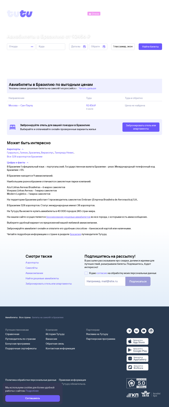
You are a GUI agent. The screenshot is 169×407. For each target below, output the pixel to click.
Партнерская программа (100, 338)
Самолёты (31, 267)
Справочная (12, 334)
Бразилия (75, 234)
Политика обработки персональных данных (30, 379)
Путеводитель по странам (20, 338)
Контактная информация (60, 348)
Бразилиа (34, 152)
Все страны (25, 317)
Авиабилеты (11, 317)
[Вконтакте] (136, 329)
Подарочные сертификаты (20, 348)
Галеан (24, 152)
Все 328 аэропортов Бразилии (24, 156)
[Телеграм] (129, 329)
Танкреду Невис (64, 152)
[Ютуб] (143, 329)
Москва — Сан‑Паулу (21, 105)
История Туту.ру (55, 334)
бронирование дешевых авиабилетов (68, 216)
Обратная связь (55, 343)
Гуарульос (13, 152)
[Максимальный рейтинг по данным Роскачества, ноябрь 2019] (136, 383)
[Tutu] (20, 14)
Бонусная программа (17, 343)
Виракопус (47, 152)
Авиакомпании (34, 273)
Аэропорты (32, 262)
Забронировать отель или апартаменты (49, 283)
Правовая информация (72, 379)
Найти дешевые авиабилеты (42, 278)
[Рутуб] (151, 329)
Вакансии (51, 338)
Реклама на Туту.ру (97, 334)
